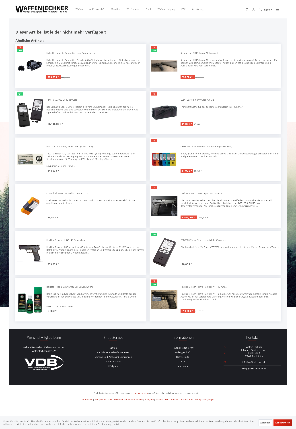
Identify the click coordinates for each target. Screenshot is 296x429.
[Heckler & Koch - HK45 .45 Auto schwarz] (30, 252)
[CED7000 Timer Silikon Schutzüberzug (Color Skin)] (164, 159)
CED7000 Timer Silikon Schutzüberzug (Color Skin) (206, 146)
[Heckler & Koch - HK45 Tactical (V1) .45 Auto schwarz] (164, 299)
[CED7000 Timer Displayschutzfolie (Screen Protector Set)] (164, 252)
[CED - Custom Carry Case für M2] (164, 112)
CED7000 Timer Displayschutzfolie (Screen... (203, 240)
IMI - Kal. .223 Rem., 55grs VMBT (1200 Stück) (69, 146)
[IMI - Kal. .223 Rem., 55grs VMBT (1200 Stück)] (30, 159)
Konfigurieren (282, 422)
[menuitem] (79, 9)
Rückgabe (113, 366)
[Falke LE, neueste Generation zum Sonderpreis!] (30, 65)
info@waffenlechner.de (254, 362)
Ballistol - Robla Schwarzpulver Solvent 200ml (69, 286)
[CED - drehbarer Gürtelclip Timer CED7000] (30, 206)
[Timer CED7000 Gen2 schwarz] (30, 112)
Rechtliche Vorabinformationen (113, 352)
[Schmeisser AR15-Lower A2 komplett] (164, 65)
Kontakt (113, 347)
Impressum (183, 366)
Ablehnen (265, 422)
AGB (183, 361)
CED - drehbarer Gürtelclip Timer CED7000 (68, 193)
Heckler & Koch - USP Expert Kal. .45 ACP (201, 193)
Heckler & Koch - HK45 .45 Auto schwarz (67, 240)
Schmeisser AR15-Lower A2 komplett (199, 53)
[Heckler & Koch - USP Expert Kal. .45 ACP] (164, 206)
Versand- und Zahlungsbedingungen (197, 399)
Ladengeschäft (182, 352)
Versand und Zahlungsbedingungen (113, 356)
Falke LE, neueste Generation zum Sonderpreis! (70, 53)
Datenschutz (182, 356)
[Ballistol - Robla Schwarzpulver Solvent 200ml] (30, 299)
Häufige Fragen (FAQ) (182, 347)
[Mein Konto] (254, 9)
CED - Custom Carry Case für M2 (197, 99)
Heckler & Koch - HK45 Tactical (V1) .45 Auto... (204, 286)
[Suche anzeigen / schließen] (247, 9)
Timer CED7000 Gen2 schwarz (61, 99)
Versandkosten (141, 393)
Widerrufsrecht (113, 361)
